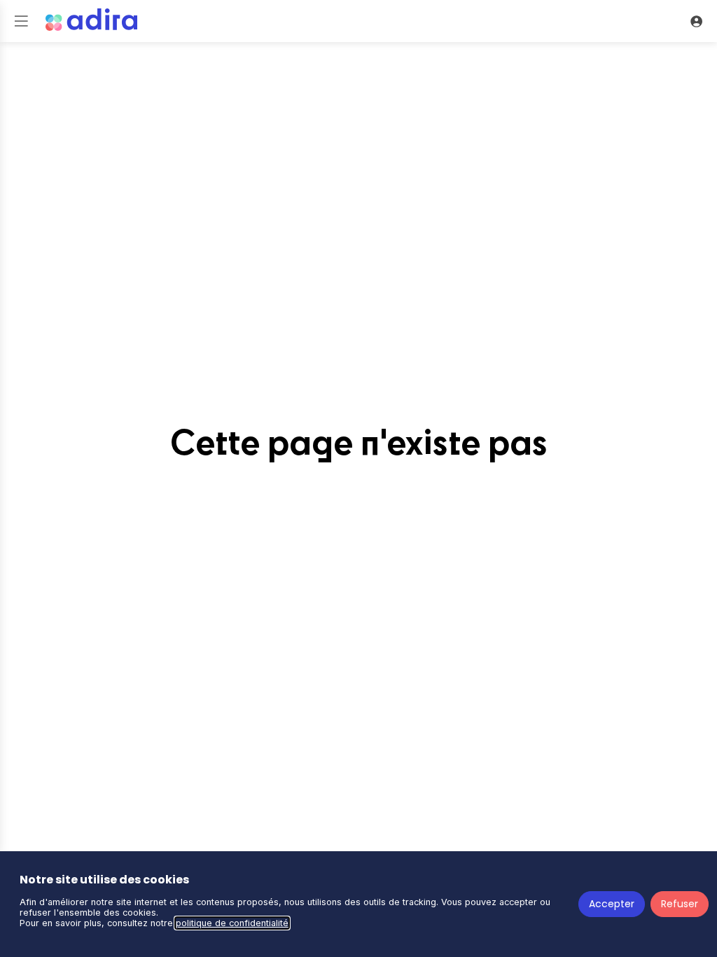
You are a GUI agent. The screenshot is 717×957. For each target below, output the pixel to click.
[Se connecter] (696, 21)
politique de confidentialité (232, 923)
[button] (21, 21)
